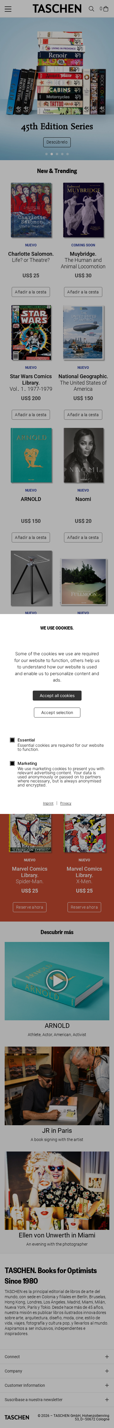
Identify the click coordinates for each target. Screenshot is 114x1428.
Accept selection (57, 712)
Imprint (48, 803)
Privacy (65, 803)
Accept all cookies (57, 695)
